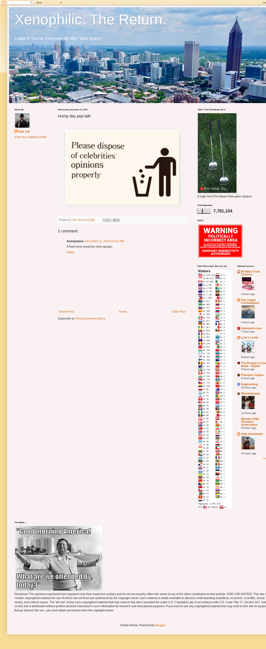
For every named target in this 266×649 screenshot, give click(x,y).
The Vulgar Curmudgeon (250, 301)
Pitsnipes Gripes (252, 375)
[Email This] (104, 220)
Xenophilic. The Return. (90, 19)
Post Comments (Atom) (90, 318)
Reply (70, 252)
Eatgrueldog (249, 384)
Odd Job (24, 131)
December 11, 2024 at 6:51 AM (104, 241)
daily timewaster (252, 433)
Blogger (160, 625)
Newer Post (66, 311)
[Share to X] (111, 220)
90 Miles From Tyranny (250, 273)
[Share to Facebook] (115, 220)
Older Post (178, 311)
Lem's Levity (249, 337)
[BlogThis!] (108, 220)
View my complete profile (30, 137)
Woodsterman (250, 393)
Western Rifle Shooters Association (250, 421)
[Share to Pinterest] (118, 220)
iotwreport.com (251, 328)
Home (123, 311)
